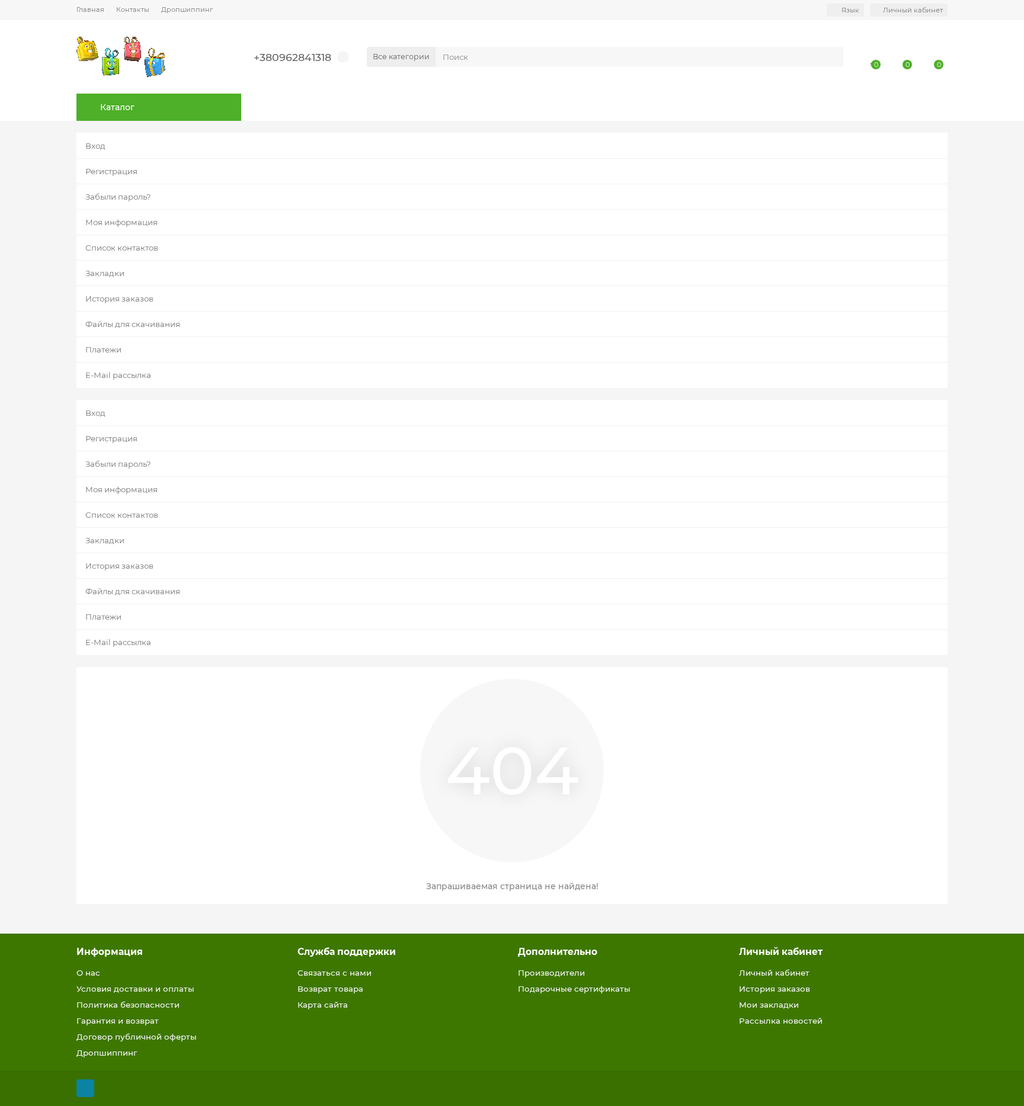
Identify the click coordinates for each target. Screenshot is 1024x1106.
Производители (551, 972)
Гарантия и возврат (117, 1020)
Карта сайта (322, 1004)
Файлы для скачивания (132, 324)
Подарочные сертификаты (574, 988)
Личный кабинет (781, 951)
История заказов (119, 298)
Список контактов (121, 247)
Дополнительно (557, 951)
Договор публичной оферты (136, 1036)
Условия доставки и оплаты (135, 988)
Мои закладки (769, 1004)
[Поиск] (831, 56)
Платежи (103, 349)
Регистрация (111, 171)
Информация (109, 951)
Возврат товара (330, 988)
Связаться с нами (334, 972)
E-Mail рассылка (118, 375)
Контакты (132, 9)
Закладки (104, 273)
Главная (90, 9)
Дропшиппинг (187, 9)
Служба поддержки (346, 951)
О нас (88, 972)
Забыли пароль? (118, 196)
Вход (95, 145)
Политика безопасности (128, 1004)
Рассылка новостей (781, 1020)
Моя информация (121, 222)
